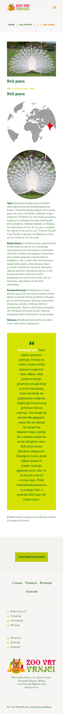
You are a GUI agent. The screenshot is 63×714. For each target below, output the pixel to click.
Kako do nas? (18, 611)
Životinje (15, 637)
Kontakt (15, 646)
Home (11, 25)
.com (43, 683)
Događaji (15, 615)
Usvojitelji (16, 620)
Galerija (15, 642)
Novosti (15, 625)
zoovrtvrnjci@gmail (29, 683)
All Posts (25, 25)
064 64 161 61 (31, 687)
